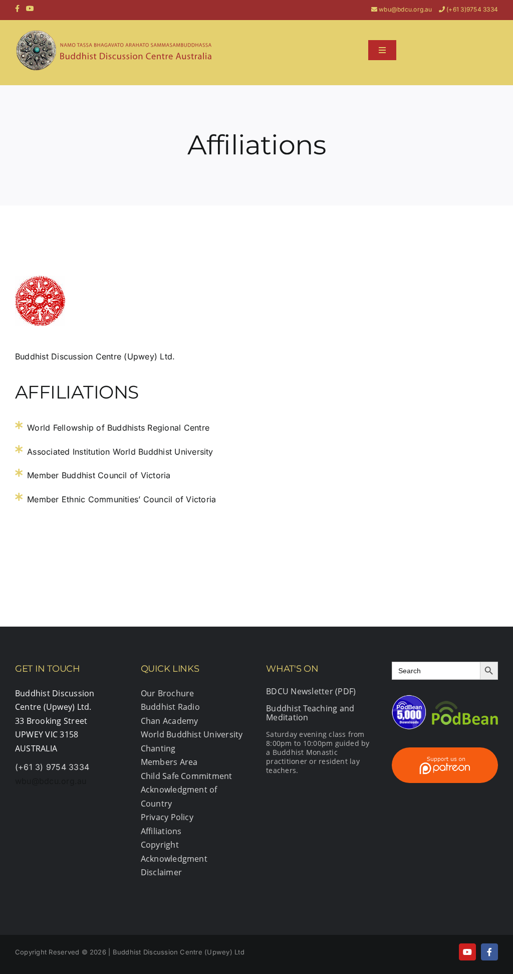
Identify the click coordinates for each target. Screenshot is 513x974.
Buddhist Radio (170, 706)
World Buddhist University (192, 734)
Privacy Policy (167, 817)
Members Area (169, 761)
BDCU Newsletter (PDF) (311, 691)
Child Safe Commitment (186, 776)
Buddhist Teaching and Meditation (310, 713)
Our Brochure (167, 693)
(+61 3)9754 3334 (472, 9)
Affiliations (161, 831)
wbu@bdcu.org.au (405, 9)
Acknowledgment (174, 858)
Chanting (158, 748)
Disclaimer (161, 872)
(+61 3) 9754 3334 (52, 767)
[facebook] (489, 951)
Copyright (160, 844)
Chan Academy (169, 720)
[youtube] (467, 951)
